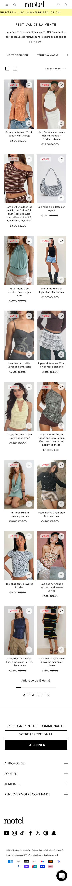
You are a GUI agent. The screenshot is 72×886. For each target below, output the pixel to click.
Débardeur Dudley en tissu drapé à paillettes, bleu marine (19, 662)
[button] (29, 85)
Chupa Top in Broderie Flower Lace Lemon (19, 436)
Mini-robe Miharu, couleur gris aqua (19, 514)
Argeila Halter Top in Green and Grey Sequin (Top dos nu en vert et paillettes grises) (51, 439)
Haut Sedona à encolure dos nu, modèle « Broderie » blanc (51, 136)
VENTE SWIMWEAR (47, 55)
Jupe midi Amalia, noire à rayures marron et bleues (51, 662)
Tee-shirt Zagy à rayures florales (19, 585)
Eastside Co (59, 850)
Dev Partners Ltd (51, 855)
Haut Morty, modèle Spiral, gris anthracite (19, 365)
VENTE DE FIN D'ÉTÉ (18, 55)
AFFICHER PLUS (36, 695)
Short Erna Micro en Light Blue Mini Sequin (51, 290)
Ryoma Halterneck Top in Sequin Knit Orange (19, 134)
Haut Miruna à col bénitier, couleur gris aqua (19, 292)
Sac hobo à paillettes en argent (51, 208)
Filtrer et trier (52, 68)
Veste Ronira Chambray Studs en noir (51, 514)
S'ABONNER (36, 745)
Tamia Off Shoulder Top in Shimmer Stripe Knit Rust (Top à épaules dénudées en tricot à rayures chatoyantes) (19, 213)
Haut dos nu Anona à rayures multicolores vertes (51, 587)
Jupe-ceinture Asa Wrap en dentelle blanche (51, 365)
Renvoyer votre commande (27, 794)
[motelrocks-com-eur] (35, 4)
